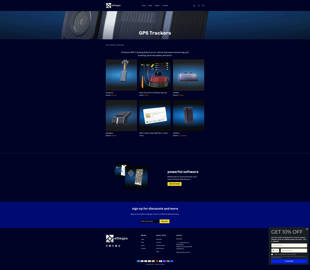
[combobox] (275, 250)
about (157, 5)
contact (165, 5)
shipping (158, 239)
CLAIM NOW (289, 261)
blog (157, 251)
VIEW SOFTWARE (174, 184)
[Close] (307, 229)
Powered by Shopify (160, 264)
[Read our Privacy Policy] (306, 257)
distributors (160, 248)
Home (107, 45)
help (150, 5)
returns (158, 242)
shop (143, 5)
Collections (113, 45)
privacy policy (160, 245)
